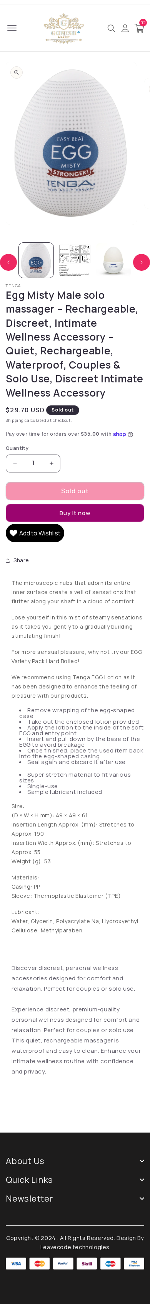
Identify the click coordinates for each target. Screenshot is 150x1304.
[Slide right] (141, 262)
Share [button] (21, 560)
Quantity (17, 448)
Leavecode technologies (75, 1247)
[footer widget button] (75, 1161)
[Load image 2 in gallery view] (74, 260)
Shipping (15, 420)
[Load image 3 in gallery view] (113, 260)
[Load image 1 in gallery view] (36, 260)
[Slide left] (8, 262)
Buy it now (75, 513)
